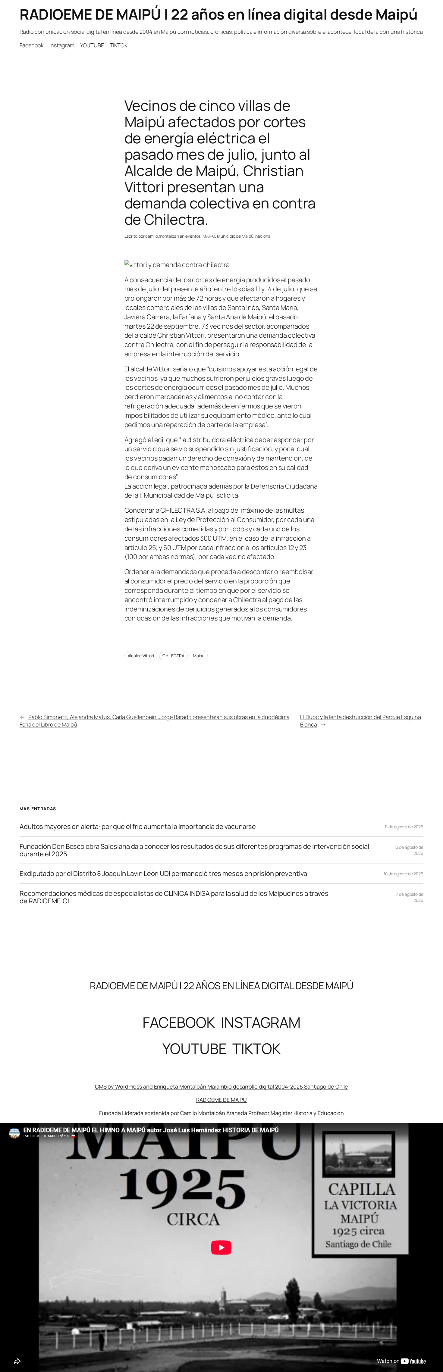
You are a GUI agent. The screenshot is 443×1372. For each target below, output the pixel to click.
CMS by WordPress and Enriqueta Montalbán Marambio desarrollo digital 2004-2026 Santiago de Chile (221, 1086)
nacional (263, 236)
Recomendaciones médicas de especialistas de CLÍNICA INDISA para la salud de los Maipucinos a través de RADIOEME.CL (174, 897)
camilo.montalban (162, 236)
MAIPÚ (209, 236)
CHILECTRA (173, 655)
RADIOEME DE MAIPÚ (221, 1099)
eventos (192, 236)
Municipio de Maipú (235, 236)
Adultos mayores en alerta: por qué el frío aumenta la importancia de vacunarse (138, 826)
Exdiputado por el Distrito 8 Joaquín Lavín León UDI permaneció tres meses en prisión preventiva (163, 873)
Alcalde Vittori (141, 655)
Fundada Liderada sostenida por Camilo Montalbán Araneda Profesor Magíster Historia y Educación (221, 1113)
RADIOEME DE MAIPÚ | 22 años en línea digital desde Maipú (218, 14)
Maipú (199, 655)
